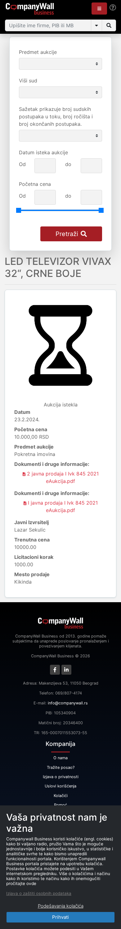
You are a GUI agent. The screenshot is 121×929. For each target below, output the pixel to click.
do (68, 164)
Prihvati (60, 917)
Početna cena (35, 184)
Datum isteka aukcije (43, 152)
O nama (60, 758)
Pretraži (67, 234)
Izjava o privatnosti (60, 776)
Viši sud (28, 80)
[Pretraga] (109, 25)
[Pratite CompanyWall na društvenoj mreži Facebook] (55, 670)
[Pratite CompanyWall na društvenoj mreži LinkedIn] (66, 670)
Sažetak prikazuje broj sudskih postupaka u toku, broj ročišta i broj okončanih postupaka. (56, 116)
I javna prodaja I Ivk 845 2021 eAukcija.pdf (62, 506)
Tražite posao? (60, 767)
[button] (99, 8)
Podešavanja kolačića (60, 906)
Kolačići (61, 795)
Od (22, 164)
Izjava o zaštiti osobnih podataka (38, 893)
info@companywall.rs (68, 703)
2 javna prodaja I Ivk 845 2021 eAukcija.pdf (62, 477)
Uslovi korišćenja (60, 786)
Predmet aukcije (38, 52)
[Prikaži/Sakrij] (96, 25)
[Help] (113, 7)
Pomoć (60, 805)
